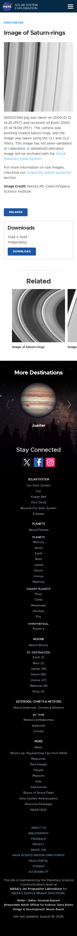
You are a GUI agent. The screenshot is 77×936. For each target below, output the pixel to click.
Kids (38, 781)
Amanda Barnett (49, 900)
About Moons (38, 645)
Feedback (38, 839)
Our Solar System (39, 485)
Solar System (38, 479)
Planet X (38, 628)
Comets (38, 731)
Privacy (38, 844)
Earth (38, 553)
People (38, 770)
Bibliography (38, 833)
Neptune (38, 581)
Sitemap (38, 866)
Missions (38, 775)
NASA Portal (38, 861)
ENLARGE (15, 212)
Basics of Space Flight (38, 792)
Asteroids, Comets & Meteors (38, 701)
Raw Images (14, 22)
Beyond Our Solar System (38, 508)
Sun (38, 491)
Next (68, 405)
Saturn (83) (38, 674)
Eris (38, 616)
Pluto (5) (38, 691)
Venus (38, 547)
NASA (6, 6)
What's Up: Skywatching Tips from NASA (38, 753)
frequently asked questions (49, 172)
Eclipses (38, 513)
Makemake (38, 605)
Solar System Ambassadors (38, 798)
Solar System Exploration (24, 6)
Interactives (39, 787)
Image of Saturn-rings (28, 347)
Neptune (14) (38, 685)
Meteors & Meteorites (39, 719)
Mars (38, 559)
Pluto (38, 594)
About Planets (39, 529)
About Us (38, 827)
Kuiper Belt (38, 496)
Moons (38, 639)
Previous (8, 405)
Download (22, 251)
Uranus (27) (38, 680)
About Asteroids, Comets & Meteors (38, 707)
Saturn (38, 570)
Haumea (38, 611)
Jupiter (38, 426)
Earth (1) (38, 657)
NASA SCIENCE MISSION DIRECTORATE (38, 855)
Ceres (39, 599)
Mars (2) (38, 663)
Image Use (38, 850)
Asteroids (38, 725)
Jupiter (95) (39, 668)
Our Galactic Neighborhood (24, 16)
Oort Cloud (38, 502)
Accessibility (38, 872)
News (38, 747)
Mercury (38, 542)
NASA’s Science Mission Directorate (38, 893)
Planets (38, 523)
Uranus (38, 576)
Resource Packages (38, 804)
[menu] (70, 6)
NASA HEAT (38, 809)
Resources (38, 758)
